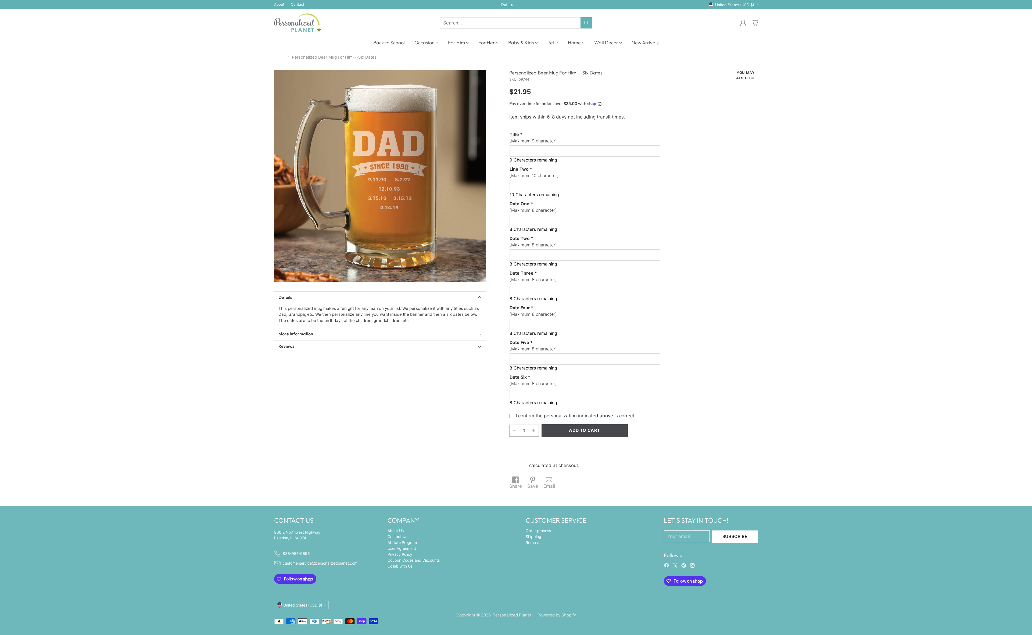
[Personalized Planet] (297, 22)
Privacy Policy (400, 554)
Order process (538, 530)
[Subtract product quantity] (514, 430)
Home (279, 57)
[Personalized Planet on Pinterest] (683, 566)
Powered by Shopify (557, 615)
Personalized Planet (512, 615)
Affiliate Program (402, 542)
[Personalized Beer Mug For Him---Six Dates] (380, 176)
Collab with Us (400, 566)
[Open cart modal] (755, 23)
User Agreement (402, 548)
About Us (396, 530)
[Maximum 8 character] (533, 207)
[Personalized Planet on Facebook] (666, 566)
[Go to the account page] (743, 23)
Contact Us (397, 536)
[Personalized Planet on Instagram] (692, 566)
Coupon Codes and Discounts (414, 560)
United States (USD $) (734, 4)
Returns (532, 542)
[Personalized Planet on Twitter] (675, 566)
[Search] (586, 22)
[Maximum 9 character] (533, 137)
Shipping (518, 465)
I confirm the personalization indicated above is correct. (576, 415)
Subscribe (735, 536)
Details (507, 4)
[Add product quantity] (534, 430)
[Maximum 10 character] (534, 172)
